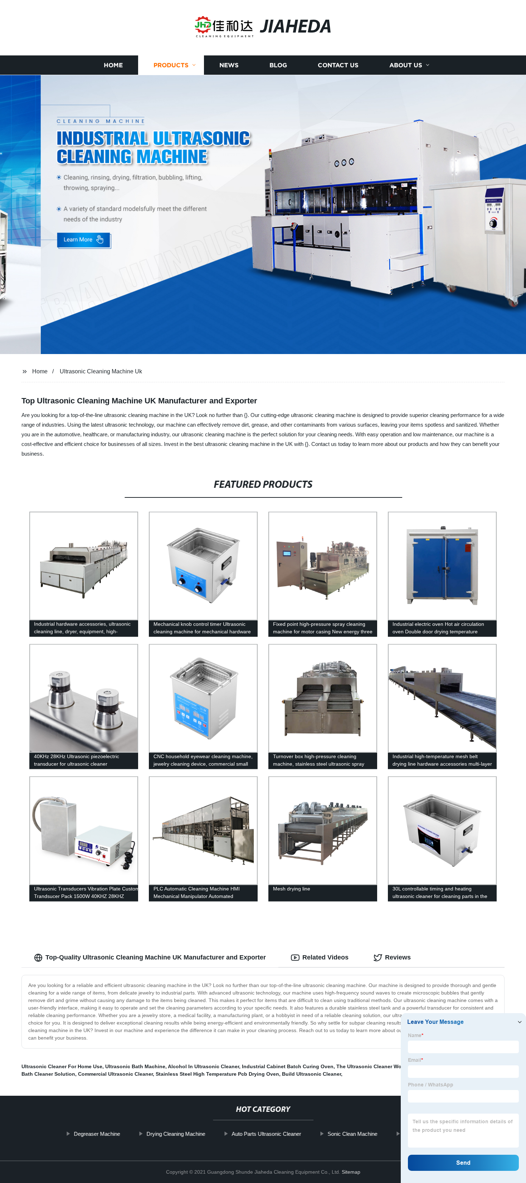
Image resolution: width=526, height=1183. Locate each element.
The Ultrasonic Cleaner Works (372, 1066)
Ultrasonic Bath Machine (135, 1066)
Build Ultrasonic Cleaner (311, 1074)
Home (113, 65)
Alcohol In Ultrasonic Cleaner (203, 1066)
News (229, 65)
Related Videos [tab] (325, 957)
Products (171, 65)
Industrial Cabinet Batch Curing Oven (287, 1066)
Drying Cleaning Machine (175, 1134)
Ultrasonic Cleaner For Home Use (61, 1066)
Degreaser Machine (97, 1134)
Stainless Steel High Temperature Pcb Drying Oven (217, 1074)
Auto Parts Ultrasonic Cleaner (266, 1134)
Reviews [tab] (398, 957)
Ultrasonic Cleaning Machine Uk (101, 371)
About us (405, 65)
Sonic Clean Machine (352, 1134)
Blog (278, 65)
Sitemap (351, 1172)
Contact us (338, 65)
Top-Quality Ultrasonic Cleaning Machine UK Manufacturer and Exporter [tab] (155, 957)
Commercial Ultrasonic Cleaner (115, 1074)
